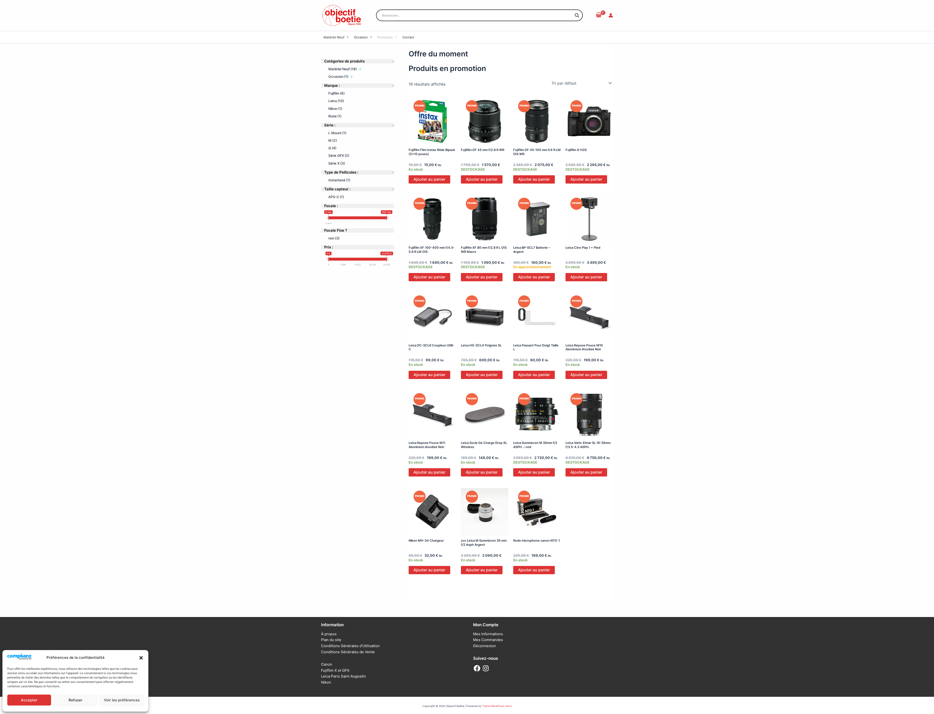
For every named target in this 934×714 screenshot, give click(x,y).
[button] (141, 657)
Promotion (385, 37)
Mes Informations (488, 634)
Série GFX (338, 155)
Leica (336, 101)
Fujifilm (336, 93)
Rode (334, 116)
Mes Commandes (488, 639)
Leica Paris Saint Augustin (343, 676)
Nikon (335, 108)
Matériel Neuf (333, 37)
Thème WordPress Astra (497, 706)
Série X (336, 163)
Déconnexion (484, 645)
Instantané (339, 180)
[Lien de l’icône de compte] (611, 15)
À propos (329, 634)
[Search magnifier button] (577, 15)
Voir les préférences (122, 700)
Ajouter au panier (429, 179)
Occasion (361, 37)
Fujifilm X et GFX (335, 670)
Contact (408, 37)
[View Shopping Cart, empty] (598, 15)
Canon (326, 664)
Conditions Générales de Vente (348, 652)
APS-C (336, 196)
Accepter (29, 700)
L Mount (337, 133)
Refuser (75, 700)
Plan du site (331, 639)
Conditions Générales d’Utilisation (350, 645)
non (334, 238)
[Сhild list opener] (360, 69)
